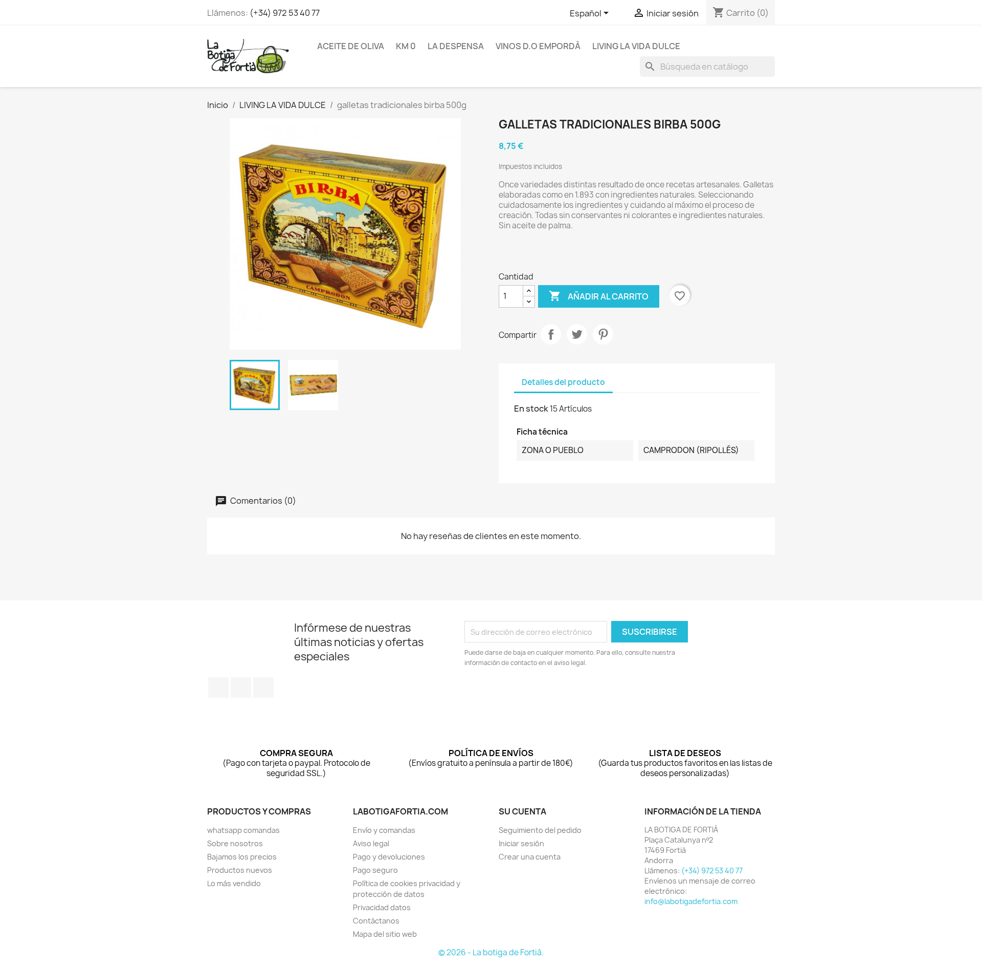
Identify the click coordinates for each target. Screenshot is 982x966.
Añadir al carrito (599, 296)
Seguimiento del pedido (540, 830)
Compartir (551, 334)
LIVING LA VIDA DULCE (636, 46)
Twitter (241, 687)
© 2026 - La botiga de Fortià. (491, 952)
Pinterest (603, 334)
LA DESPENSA (456, 46)
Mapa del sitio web (385, 934)
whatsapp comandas (243, 830)
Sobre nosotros (235, 843)
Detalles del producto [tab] (563, 382)
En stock (531, 408)
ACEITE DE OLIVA (350, 46)
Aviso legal (371, 843)
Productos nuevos (239, 870)
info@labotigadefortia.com (691, 901)
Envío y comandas (384, 830)
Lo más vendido (234, 883)
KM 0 (406, 46)
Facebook (218, 687)
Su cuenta (522, 811)
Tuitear (577, 334)
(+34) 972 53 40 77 (285, 12)
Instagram (263, 687)
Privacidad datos (382, 907)
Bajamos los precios (242, 857)
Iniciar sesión (521, 843)
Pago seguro (375, 870)
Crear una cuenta (530, 857)
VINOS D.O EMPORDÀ (538, 46)
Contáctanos (376, 921)
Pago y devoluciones (389, 857)
